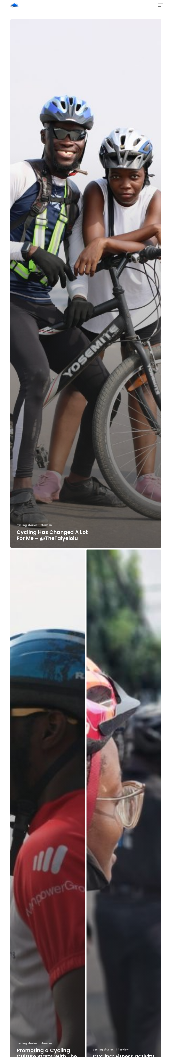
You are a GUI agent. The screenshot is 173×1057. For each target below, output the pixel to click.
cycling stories (27, 525)
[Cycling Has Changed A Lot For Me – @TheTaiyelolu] (85, 283)
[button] (160, 5)
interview (46, 525)
